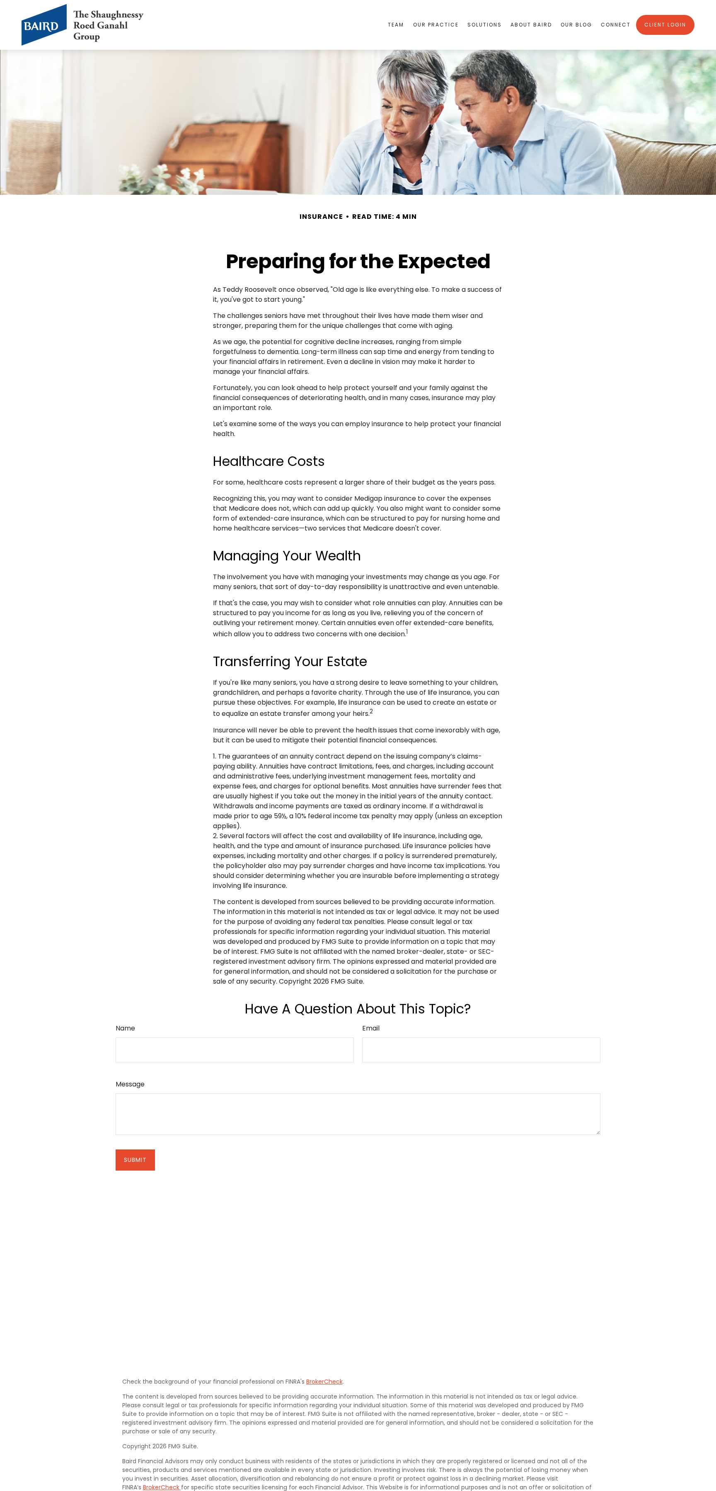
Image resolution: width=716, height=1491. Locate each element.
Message (130, 1084)
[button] (396, 25)
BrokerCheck (324, 1381)
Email (371, 1028)
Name (125, 1028)
